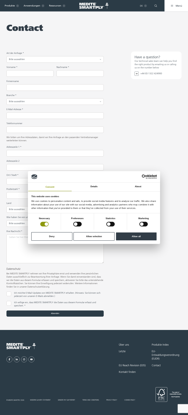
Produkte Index (160, 345)
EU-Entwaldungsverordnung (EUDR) (165, 355)
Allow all (136, 236)
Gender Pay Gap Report (66, 400)
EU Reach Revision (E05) (132, 365)
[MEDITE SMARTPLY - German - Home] (94, 6)
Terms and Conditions (90, 400)
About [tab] (138, 186)
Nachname (63, 67)
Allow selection (94, 236)
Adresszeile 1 (13, 147)
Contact (156, 365)
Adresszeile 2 (13, 161)
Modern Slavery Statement (40, 400)
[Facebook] (9, 359)
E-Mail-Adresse (14, 109)
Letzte (122, 351)
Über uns (124, 345)
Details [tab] (94, 186)
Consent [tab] (50, 186)
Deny (51, 236)
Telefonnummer (14, 123)
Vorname (11, 67)
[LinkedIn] (17, 359)
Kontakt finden (127, 372)
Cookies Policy (129, 400)
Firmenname (12, 81)
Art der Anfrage (15, 53)
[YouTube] (31, 359)
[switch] (77, 224)
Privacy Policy (111, 400)
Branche (11, 95)
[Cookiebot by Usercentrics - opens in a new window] (144, 176)
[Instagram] (24, 359)
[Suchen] (155, 5)
